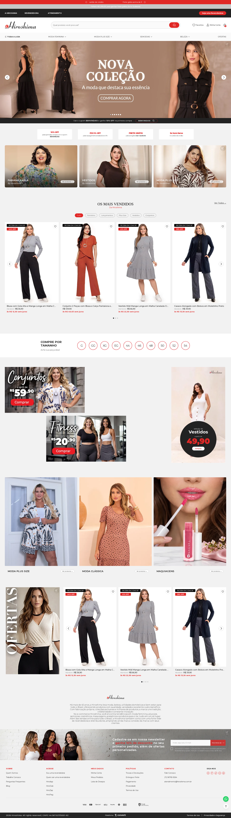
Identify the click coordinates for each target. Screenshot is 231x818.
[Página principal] (22, 25)
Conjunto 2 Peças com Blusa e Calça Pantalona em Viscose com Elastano (88, 306)
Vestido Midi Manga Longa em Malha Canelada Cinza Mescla (143, 306)
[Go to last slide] (7, 77)
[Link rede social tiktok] (215, 773)
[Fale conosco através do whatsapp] (226, 799)
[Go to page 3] (117, 318)
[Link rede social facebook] (212, 773)
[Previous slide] (86, 2)
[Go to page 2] (115, 318)
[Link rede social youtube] (219, 773)
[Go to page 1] (113, 318)
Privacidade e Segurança (214, 815)
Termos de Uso (193, 815)
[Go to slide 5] (118, 114)
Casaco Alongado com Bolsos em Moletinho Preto (199, 306)
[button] (226, 806)
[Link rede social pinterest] (223, 773)
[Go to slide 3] (114, 114)
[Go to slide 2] (112, 114)
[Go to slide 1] (110, 114)
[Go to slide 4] (116, 114)
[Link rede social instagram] (208, 773)
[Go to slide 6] (120, 114)
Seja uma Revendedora (212, 13)
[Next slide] (145, 2)
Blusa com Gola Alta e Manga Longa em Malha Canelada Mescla (32, 306)
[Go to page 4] (147, 681)
